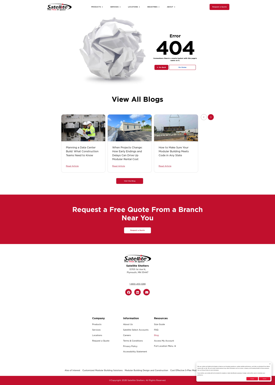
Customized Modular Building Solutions (102, 370)
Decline (264, 378)
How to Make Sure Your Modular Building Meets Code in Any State (174, 151)
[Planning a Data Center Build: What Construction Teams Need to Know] (83, 128)
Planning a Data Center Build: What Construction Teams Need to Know (82, 151)
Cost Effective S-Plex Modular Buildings (190, 370)
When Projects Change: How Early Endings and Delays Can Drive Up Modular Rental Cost (127, 153)
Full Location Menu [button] (163, 346)
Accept (252, 378)
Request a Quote (219, 7)
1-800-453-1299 (138, 284)
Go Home (182, 67)
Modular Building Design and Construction (146, 370)
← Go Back (161, 67)
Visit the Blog (129, 181)
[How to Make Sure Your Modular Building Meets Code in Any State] (176, 128)
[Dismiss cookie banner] (269, 363)
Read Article (72, 166)
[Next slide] (211, 117)
